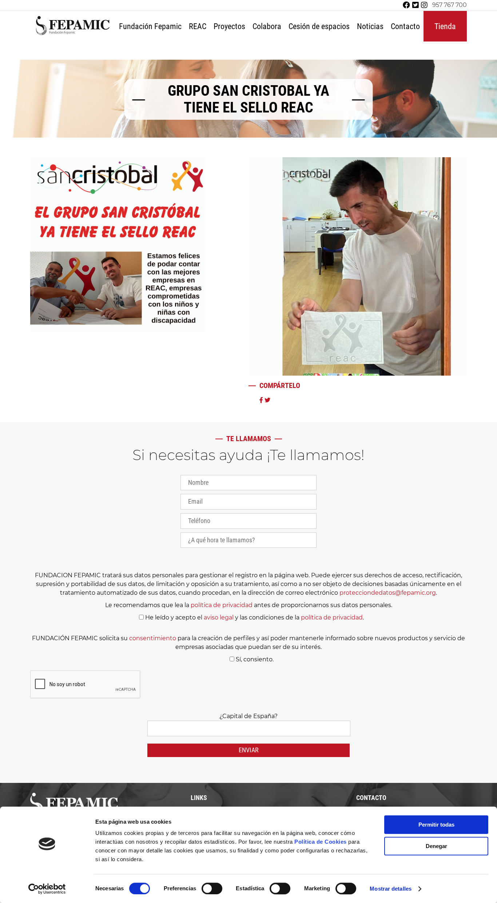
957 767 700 (449, 5)
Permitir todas (436, 824)
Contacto (405, 26)
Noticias (370, 26)
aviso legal (219, 617)
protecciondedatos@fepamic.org (387, 592)
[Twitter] (415, 5)
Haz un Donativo (283, 49)
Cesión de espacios (319, 26)
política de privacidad (222, 605)
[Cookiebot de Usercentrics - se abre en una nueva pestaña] (47, 888)
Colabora (267, 26)
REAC (197, 26)
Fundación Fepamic (150, 26)
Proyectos (229, 26)
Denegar (436, 846)
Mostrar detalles (390, 889)
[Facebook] (406, 5)
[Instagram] (424, 5)
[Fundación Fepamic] (72, 34)
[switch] (212, 888)
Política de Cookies (320, 842)
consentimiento (152, 638)
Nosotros (151, 49)
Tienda (445, 26)
